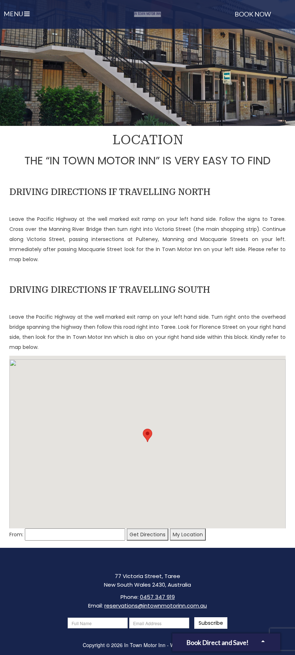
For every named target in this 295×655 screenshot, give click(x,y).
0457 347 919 (157, 597)
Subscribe (211, 623)
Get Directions (147, 534)
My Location (188, 534)
